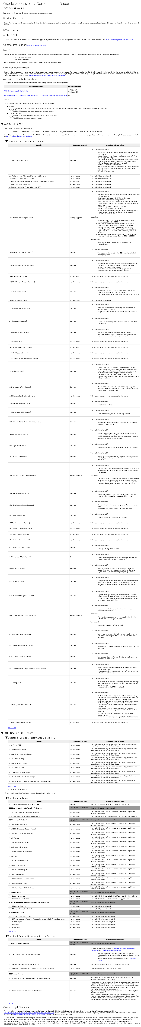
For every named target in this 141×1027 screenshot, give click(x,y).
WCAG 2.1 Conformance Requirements (19, 136)
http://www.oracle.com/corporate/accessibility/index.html (47, 75)
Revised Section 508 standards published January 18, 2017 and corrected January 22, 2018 (35, 95)
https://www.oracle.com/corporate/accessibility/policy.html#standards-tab (29, 1013)
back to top (12, 728)
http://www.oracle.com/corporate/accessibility (29, 1014)
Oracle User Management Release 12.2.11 (119, 39)
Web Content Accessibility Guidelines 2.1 (17, 91)
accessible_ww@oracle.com (36, 45)
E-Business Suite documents (111, 950)
